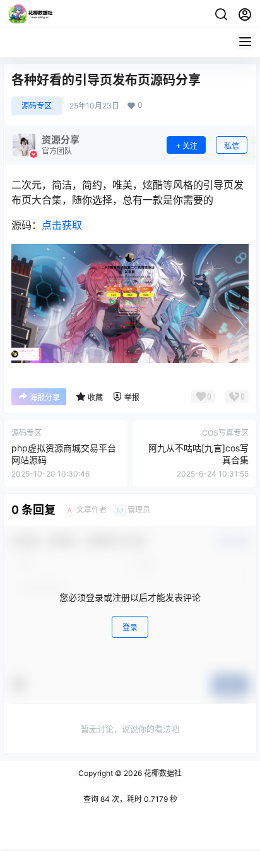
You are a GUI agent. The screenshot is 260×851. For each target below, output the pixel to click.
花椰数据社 (162, 773)
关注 (190, 146)
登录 (130, 627)
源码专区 (36, 105)
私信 (231, 146)
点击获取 (62, 225)
